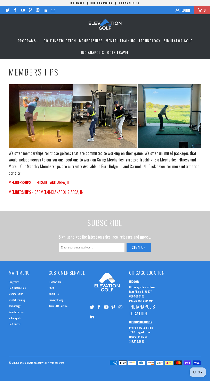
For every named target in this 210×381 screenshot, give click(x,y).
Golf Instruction (60, 40)
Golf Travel (118, 52)
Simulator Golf (178, 40)
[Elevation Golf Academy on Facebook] (15, 10)
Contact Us (55, 282)
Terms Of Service (58, 306)
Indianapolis (92, 52)
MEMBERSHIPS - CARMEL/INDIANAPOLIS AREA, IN (46, 192)
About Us (54, 294)
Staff (51, 288)
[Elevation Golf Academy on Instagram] (37, 10)
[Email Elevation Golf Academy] (52, 10)
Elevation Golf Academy (30, 362)
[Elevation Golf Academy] (105, 24)
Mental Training (121, 40)
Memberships (91, 40)
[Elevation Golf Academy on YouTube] (22, 10)
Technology (150, 40)
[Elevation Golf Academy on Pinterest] (30, 10)
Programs (27, 40)
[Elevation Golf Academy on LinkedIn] (45, 10)
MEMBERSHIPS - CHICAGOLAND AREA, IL (39, 182)
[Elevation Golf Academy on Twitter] (7, 10)
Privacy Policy (56, 300)
